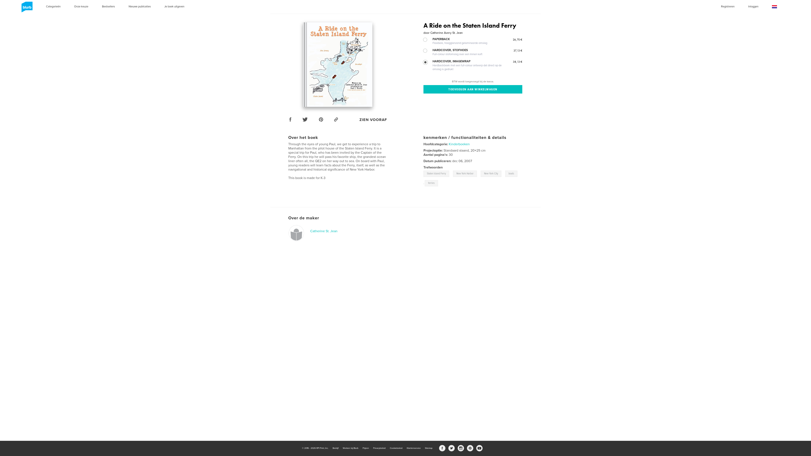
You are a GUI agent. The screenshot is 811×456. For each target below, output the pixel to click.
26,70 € (517, 39)
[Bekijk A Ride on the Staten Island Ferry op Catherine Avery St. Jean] (337, 64)
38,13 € (517, 62)
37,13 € (517, 50)
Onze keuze (81, 6)
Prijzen (366, 448)
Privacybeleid (379, 448)
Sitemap (429, 448)
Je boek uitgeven (174, 6)
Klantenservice (414, 448)
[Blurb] (26, 8)
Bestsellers (108, 6)
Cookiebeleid (396, 448)
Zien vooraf (373, 119)
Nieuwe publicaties (140, 6)
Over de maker (303, 218)
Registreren (728, 6)
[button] (774, 7)
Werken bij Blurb (350, 448)
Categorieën (53, 6)
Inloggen (753, 6)
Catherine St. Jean (323, 231)
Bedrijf (336, 448)
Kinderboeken (459, 144)
